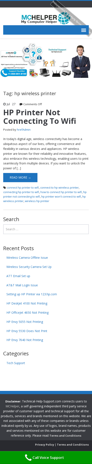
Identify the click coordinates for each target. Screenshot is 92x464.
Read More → (20, 177)
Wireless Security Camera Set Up (29, 267)
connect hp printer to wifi (23, 187)
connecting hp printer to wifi (21, 192)
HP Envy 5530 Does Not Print (26, 331)
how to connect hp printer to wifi (61, 192)
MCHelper (12, 406)
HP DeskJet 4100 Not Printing (26, 303)
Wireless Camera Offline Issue (27, 258)
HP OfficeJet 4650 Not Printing (27, 312)
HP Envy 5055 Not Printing (24, 322)
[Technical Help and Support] (46, 18)
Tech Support (15, 363)
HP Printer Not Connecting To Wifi (39, 116)
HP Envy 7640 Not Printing (24, 340)
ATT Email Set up (18, 276)
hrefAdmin (24, 130)
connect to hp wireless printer (59, 187)
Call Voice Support (48, 457)
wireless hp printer (37, 201)
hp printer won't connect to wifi (61, 196)
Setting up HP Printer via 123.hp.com (31, 294)
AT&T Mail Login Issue (22, 285)
